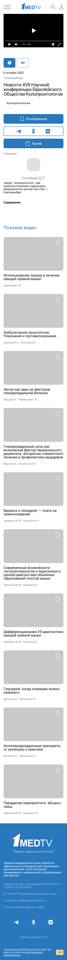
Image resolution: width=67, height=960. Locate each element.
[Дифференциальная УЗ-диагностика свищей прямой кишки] (33, 618)
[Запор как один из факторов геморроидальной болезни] (33, 376)
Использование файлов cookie (24, 907)
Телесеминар (13, 78)
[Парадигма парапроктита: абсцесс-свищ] (33, 789)
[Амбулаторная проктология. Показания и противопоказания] (33, 319)
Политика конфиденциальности (24, 900)
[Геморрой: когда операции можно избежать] (33, 675)
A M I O (43, 937)
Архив (37, 143)
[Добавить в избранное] (57, 243)
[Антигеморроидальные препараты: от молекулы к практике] (33, 732)
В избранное (36, 119)
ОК (59, 952)
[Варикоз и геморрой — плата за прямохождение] (33, 497)
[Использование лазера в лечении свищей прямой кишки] (33, 262)
